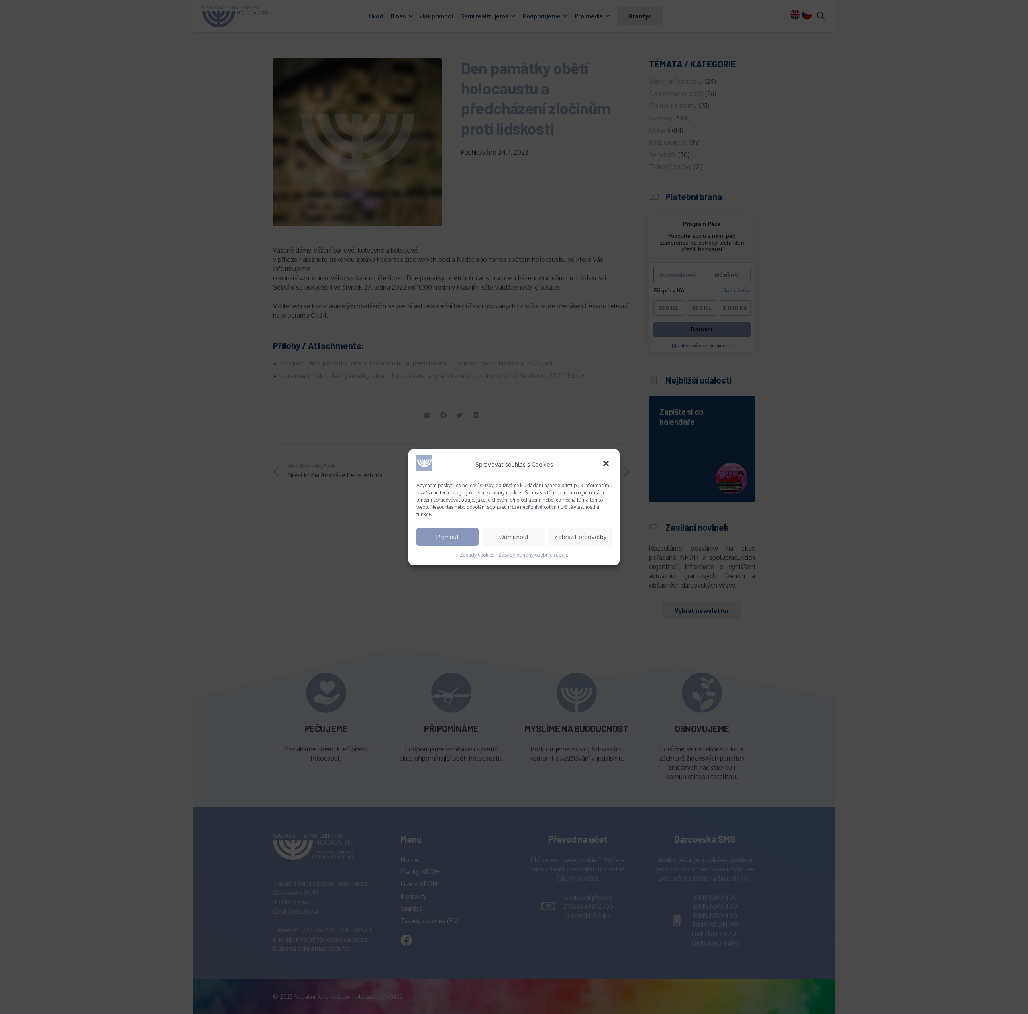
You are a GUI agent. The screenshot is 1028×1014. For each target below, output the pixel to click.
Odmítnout (514, 537)
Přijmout (447, 537)
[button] (607, 464)
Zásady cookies (477, 554)
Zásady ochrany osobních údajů (533, 554)
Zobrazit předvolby (580, 537)
